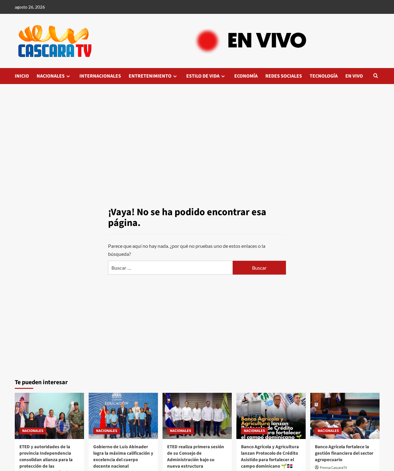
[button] (376, 76)
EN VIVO (354, 76)
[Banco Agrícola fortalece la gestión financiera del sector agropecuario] (345, 416)
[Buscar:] (170, 268)
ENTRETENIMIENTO (150, 76)
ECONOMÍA (246, 76)
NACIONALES (51, 76)
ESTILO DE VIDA (202, 76)
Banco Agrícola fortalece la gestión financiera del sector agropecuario (344, 453)
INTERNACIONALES (100, 76)
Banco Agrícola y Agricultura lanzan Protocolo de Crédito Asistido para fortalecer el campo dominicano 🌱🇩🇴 (270, 456)
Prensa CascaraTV (333, 467)
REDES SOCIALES (283, 76)
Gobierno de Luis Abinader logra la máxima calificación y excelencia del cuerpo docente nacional (123, 456)
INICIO (22, 76)
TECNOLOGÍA (324, 76)
